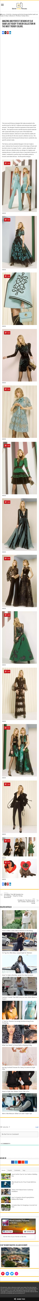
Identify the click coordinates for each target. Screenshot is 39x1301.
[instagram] (26, 1162)
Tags (24, 1170)
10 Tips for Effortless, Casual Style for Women (17, 953)
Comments (17, 1170)
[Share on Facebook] (3, 32)
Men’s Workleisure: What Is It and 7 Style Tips (17, 1113)
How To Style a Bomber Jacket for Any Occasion (17, 975)
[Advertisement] (19, 59)
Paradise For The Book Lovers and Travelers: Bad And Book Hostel (26, 901)
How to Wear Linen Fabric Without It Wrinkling (17, 930)
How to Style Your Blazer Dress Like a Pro (15, 1091)
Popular (10, 1170)
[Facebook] (12, 1162)
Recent (3, 1170)
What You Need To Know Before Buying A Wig (17, 1045)
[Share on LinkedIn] (10, 32)
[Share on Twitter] (5, 32)
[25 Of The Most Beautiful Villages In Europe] (15, 1257)
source (4, 213)
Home (3, 14)
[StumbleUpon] (22, 1162)
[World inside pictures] (19, 5)
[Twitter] (16, 1162)
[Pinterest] (19, 1162)
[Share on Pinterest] (8, 32)
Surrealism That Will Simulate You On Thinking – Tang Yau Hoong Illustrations (13, 895)
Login (37, 1127)
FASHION (8, 14)
